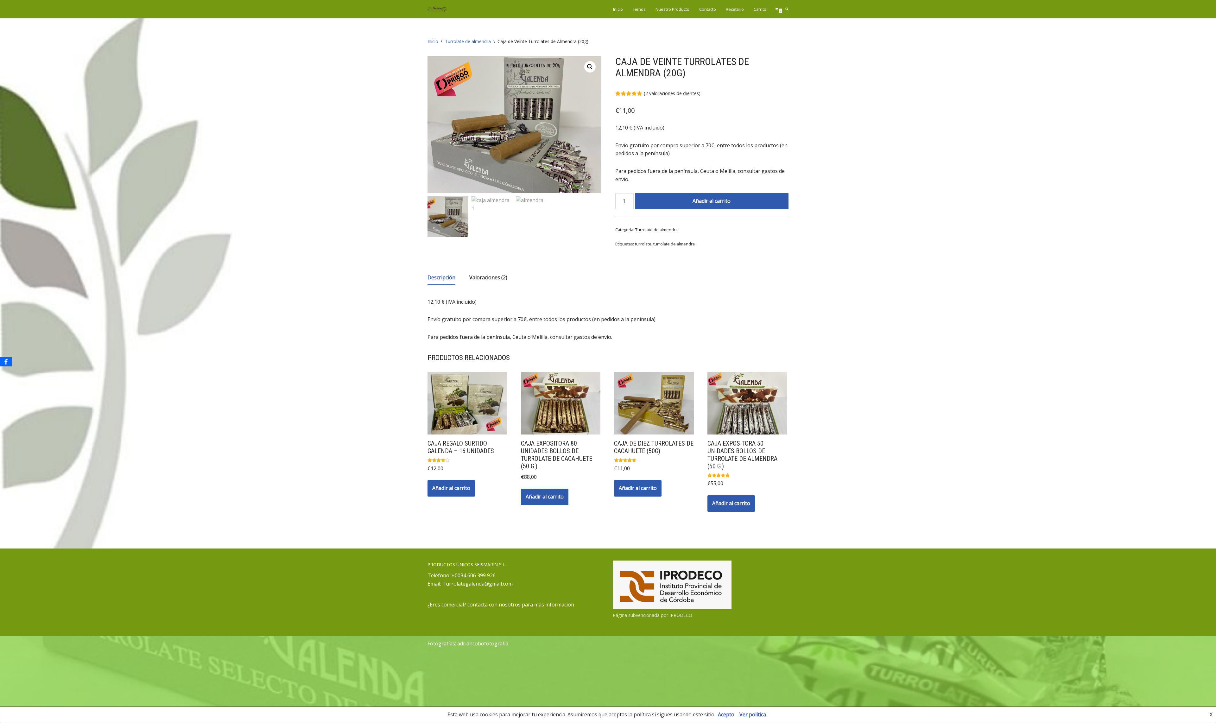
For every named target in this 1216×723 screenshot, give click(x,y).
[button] (590, 67)
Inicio (618, 9)
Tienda (639, 9)
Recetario (735, 9)
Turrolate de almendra (468, 41)
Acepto (726, 714)
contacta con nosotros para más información (520, 604)
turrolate (643, 244)
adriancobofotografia (482, 643)
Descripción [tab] (441, 277)
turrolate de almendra (674, 244)
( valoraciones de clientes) (672, 93)
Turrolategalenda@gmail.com (477, 583)
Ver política (752, 714)
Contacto (707, 9)
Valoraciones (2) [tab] (488, 277)
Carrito (760, 9)
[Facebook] (6, 361)
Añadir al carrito (712, 200)
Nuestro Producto (672, 9)
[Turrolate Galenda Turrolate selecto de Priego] (437, 9)
